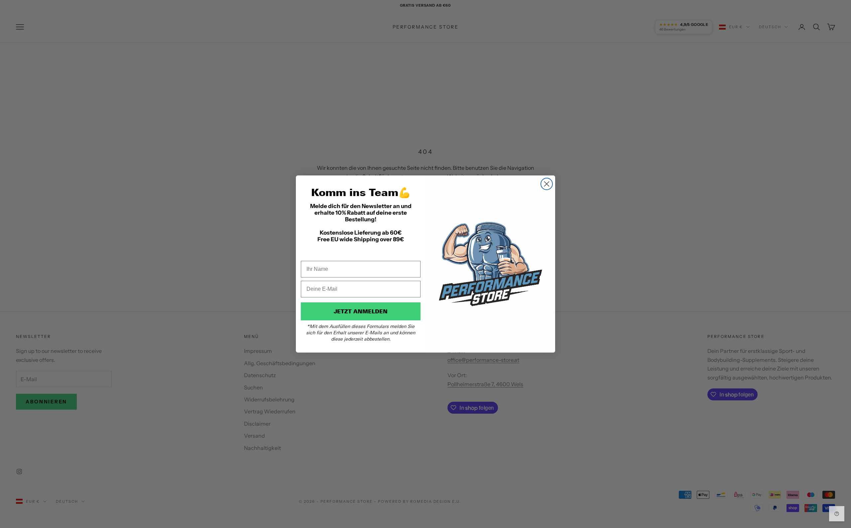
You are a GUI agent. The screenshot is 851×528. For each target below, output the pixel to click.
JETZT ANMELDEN (361, 311)
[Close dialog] (546, 184)
